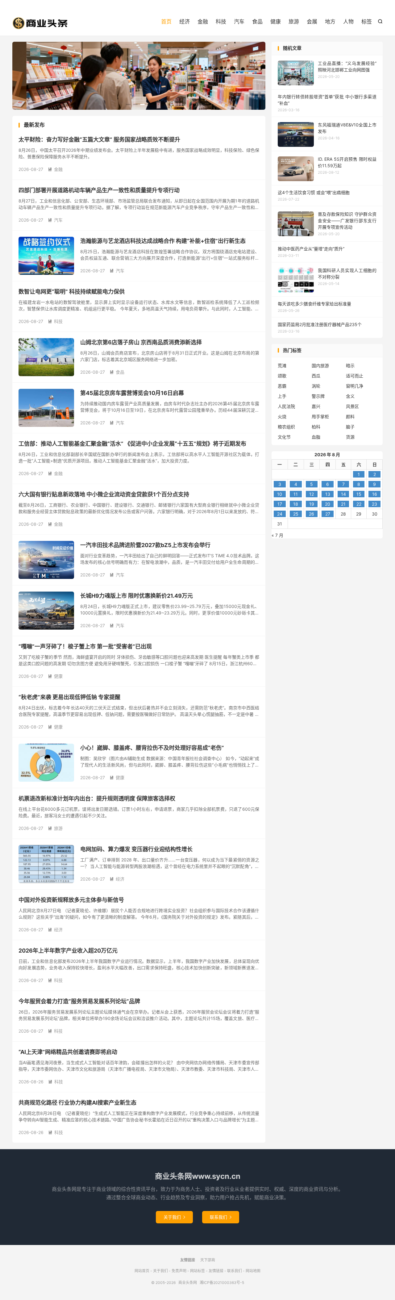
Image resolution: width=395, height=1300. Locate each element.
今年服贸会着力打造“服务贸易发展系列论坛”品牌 (79, 1001)
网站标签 (197, 1270)
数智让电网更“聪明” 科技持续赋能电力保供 (72, 291)
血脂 (316, 437)
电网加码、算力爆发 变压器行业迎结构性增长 (136, 849)
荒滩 (282, 365)
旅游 (294, 22)
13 (327, 494)
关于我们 (174, 1217)
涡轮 (316, 386)
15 (358, 494)
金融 (203, 22)
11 (295, 494)
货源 (350, 437)
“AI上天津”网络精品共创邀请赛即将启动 (68, 1052)
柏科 (316, 426)
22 (358, 504)
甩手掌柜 (320, 416)
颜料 (350, 416)
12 (311, 494)
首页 (166, 22)
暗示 (350, 365)
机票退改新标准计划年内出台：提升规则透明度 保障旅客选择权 (97, 798)
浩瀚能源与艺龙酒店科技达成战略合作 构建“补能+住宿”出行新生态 (163, 241)
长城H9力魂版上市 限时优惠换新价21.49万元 (136, 596)
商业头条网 (40, 23)
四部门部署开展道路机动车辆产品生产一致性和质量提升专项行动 (99, 190)
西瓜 (316, 375)
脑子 (350, 426)
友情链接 (216, 1270)
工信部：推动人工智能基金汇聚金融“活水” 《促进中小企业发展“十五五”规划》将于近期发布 (132, 443)
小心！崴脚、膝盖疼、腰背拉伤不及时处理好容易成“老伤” (152, 748)
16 (374, 494)
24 (279, 513)
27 (327, 513)
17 (279, 504)
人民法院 (286, 406)
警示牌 (318, 396)
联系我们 (220, 1217)
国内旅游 (320, 365)
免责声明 (179, 1270)
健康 (275, 22)
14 (343, 494)
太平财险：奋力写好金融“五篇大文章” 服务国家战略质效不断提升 (99, 139)
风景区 (352, 406)
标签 (366, 22)
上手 (282, 396)
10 (279, 494)
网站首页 (142, 1270)
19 (311, 504)
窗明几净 (354, 386)
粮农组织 (286, 426)
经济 (184, 22)
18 (295, 504)
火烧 (282, 416)
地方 (330, 22)
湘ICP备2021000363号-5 (222, 1282)
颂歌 (282, 375)
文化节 (284, 437)
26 (311, 513)
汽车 (239, 22)
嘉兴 (316, 406)
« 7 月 (277, 535)
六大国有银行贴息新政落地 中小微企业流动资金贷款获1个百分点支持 (104, 494)
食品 (257, 22)
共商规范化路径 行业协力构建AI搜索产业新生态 (77, 1102)
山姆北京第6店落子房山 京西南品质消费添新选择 (141, 342)
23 (374, 504)
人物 (348, 22)
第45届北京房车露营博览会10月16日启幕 (132, 393)
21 (343, 504)
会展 (312, 22)
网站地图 (253, 1270)
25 (295, 513)
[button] (128, 104)
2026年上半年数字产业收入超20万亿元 (68, 950)
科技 (221, 22)
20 (327, 504)
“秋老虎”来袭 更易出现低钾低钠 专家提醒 (69, 697)
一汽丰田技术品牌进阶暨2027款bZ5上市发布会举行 (145, 545)
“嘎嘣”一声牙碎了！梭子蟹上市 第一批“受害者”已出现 (85, 646)
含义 (350, 396)
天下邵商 (207, 1260)
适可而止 (354, 375)
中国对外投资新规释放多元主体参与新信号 (71, 900)
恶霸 (282, 386)
